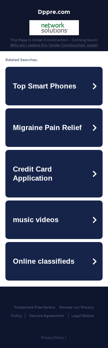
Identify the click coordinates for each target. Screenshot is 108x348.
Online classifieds (43, 261)
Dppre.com (54, 11)
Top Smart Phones (44, 86)
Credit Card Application (32, 173)
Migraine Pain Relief (47, 127)
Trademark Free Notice (34, 307)
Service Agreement (46, 315)
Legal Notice (82, 315)
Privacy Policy (52, 338)
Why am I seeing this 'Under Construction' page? (54, 45)
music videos (35, 220)
